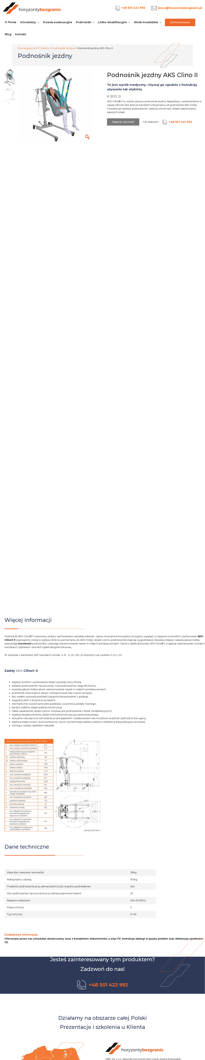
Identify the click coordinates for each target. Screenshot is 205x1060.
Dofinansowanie (180, 22)
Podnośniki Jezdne (63, 48)
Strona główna (26, 48)
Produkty (43, 48)
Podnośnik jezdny (45, 55)
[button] (37, 22)
